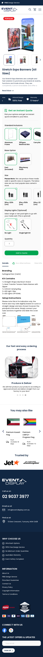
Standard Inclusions (13, 125)
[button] (9, 59)
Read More (6, 90)
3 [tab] (23, 395)
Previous (3, 431)
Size (6, 175)
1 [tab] (17, 395)
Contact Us (6, 584)
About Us (5, 573)
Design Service (12, 3)
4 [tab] (25, 395)
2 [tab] (20, 395)
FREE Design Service (9, 577)
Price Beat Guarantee (10, 580)
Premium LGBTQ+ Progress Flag (24, 434)
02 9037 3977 (15, 496)
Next (39, 431)
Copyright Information (10, 591)
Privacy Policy (7, 587)
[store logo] (12, 9)
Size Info (38, 263)
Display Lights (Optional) (16, 210)
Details (5, 263)
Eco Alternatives (23, 263)
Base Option (10, 150)
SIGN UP (7, 650)
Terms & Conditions (10, 594)
